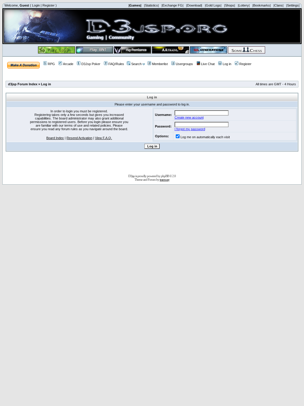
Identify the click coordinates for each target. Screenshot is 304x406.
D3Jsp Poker (90, 64)
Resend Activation (79, 138)
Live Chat (208, 64)
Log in (227, 64)
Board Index (55, 138)
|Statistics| (151, 5)
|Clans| (278, 5)
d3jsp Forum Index (22, 84)
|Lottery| (244, 5)
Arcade (68, 64)
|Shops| (229, 5)
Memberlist (160, 64)
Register (48, 5)
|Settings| (293, 5)
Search (136, 64)
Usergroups (184, 64)
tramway (165, 179)
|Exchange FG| (172, 5)
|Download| (194, 5)
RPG (51, 64)
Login (36, 5)
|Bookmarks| (261, 5)
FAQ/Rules (116, 64)
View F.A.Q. (103, 138)
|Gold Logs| (213, 5)
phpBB (165, 176)
